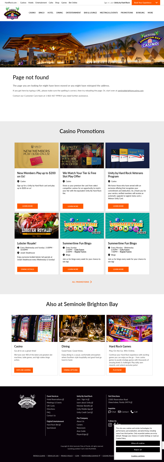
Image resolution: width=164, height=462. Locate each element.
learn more (27, 206)
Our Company (82, 418)
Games (64, 2)
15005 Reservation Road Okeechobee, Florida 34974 (119, 401)
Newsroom (81, 428)
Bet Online (73, 2)
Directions (51, 409)
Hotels (30, 2)
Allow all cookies (138, 443)
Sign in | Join (117, 2)
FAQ (48, 412)
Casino (32, 12)
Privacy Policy (67, 456)
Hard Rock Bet (52, 425)
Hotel (50, 12)
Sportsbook (51, 428)
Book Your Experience (143, 2)
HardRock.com (11, 2)
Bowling (140, 12)
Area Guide (81, 431)
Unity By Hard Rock (84, 396)
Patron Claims (39, 456)
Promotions (127, 12)
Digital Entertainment (55, 421)
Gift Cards (51, 406)
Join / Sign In (82, 399)
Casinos (23, 2)
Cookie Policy (108, 456)
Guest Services (52, 396)
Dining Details (27, 269)
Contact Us (51, 415)
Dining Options (71, 370)
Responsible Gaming (89, 456)
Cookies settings (138, 456)
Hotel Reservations (54, 399)
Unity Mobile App (84, 409)
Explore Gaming (23, 370)
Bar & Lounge (90, 12)
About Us (80, 421)
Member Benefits (83, 406)
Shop (57, 2)
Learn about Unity (84, 402)
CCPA (77, 456)
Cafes (51, 2)
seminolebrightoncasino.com (131, 90)
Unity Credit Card (83, 412)
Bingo (41, 12)
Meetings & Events (109, 12)
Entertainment (41, 2)
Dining (59, 12)
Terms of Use (53, 456)
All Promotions (80, 281)
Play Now (117, 370)
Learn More (73, 206)
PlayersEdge (81, 434)
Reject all (138, 449)
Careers (80, 425)
